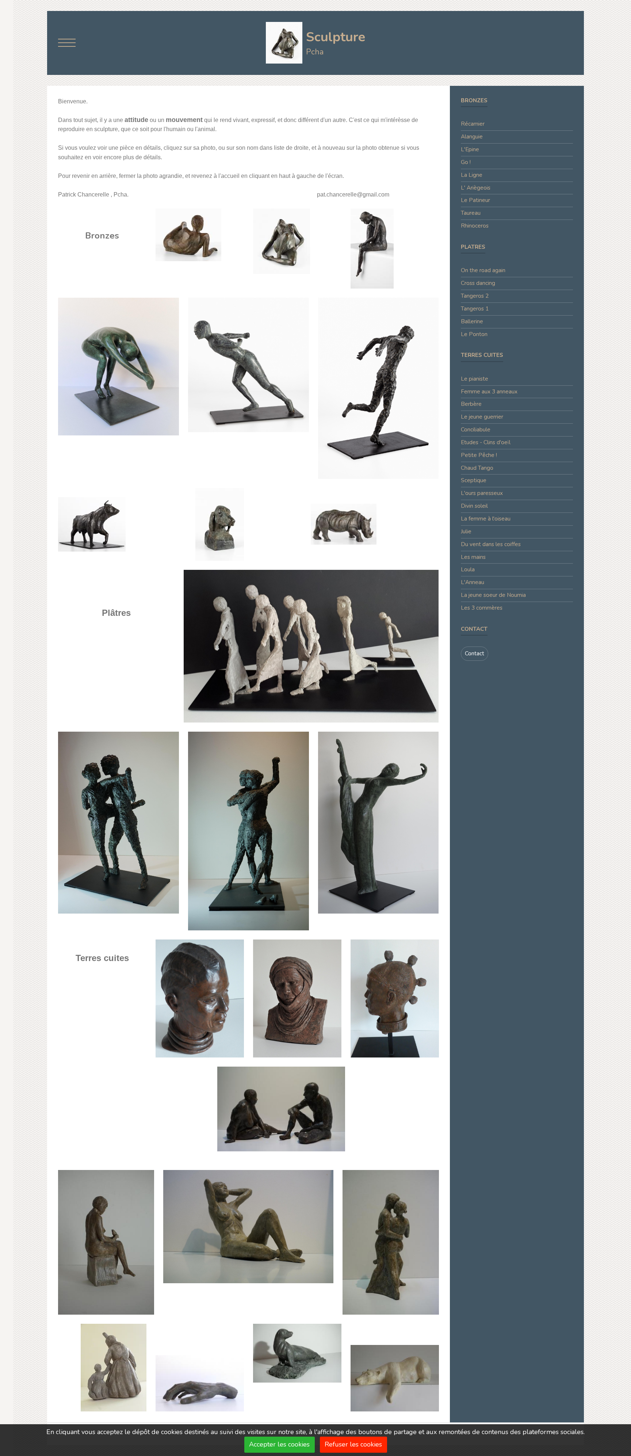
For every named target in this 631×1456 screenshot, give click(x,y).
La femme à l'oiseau (485, 518)
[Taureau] (92, 523)
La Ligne (471, 175)
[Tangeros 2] (118, 821)
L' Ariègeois (475, 187)
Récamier (473, 123)
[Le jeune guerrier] (395, 998)
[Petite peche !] (297, 1352)
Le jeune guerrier (482, 416)
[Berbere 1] (297, 998)
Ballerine (472, 321)
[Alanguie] (281, 240)
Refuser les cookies (353, 1444)
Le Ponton (474, 334)
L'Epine (470, 149)
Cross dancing (478, 283)
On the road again (483, 270)
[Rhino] (343, 523)
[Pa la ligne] (378, 387)
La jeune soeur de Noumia (493, 595)
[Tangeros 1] (248, 830)
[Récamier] (188, 234)
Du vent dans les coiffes (491, 544)
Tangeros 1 (475, 308)
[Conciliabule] (281, 1108)
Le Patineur (475, 200)
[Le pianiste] (200, 1382)
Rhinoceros (475, 225)
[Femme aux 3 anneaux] (200, 998)
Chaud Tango (477, 468)
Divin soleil (474, 506)
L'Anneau (472, 582)
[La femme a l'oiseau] (106, 1241)
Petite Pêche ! (479, 455)
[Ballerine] (378, 821)
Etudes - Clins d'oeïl (485, 442)
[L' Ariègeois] (219, 523)
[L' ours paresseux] (395, 1377)
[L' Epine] (372, 247)
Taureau (471, 213)
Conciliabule (475, 429)
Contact (474, 653)
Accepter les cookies (279, 1444)
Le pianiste (474, 378)
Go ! (466, 162)
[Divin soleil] (248, 1225)
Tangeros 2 (475, 296)
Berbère (471, 404)
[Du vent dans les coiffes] (113, 1366)
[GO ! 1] (118, 365)
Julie (466, 531)
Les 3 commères (481, 607)
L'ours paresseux (482, 493)
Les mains (473, 557)
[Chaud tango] (391, 1241)
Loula (468, 569)
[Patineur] (248, 364)
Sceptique (473, 480)
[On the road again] (311, 645)
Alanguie (472, 136)
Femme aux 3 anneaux (489, 391)
